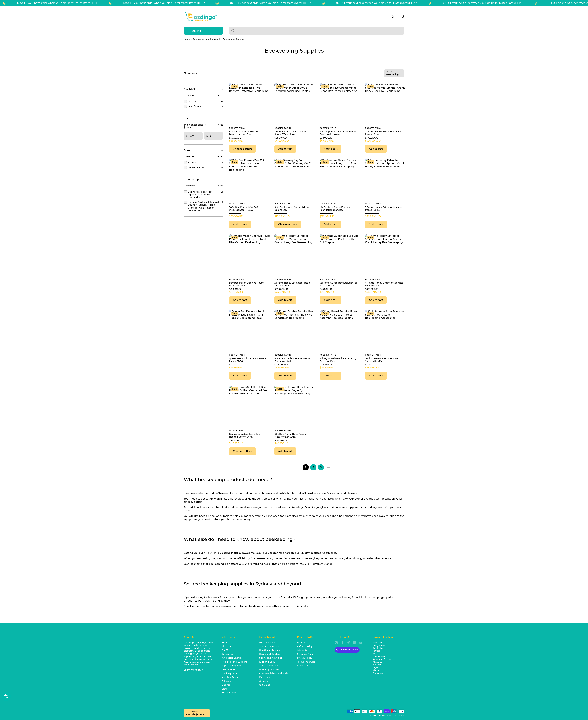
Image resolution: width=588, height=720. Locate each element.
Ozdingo (382, 716)
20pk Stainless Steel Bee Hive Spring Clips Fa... (381, 360)
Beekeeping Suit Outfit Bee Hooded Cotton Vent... (244, 435)
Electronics (265, 677)
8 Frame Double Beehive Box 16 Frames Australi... (292, 360)
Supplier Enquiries (232, 665)
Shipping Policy (306, 654)
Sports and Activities (270, 657)
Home (187, 39)
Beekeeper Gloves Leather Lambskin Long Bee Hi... (244, 133)
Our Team (227, 650)
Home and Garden (269, 654)
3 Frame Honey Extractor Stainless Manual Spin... (384, 208)
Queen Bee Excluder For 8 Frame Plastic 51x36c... (247, 360)
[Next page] (328, 467)
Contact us (227, 654)
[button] (402, 16)
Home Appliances (269, 669)
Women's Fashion (269, 646)
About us (226, 646)
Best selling (392, 74)
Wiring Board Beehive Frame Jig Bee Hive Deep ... (338, 360)
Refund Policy (304, 646)
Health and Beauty (269, 650)
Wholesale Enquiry (232, 657)
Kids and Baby (267, 661)
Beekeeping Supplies (233, 39)
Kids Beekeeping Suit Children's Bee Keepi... (292, 208)
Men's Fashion (267, 642)
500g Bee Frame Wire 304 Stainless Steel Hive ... (243, 208)
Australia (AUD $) (195, 714)
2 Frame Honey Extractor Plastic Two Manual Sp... (292, 284)
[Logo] (200, 16)
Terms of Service (306, 661)
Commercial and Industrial (206, 39)
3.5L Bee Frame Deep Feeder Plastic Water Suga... (290, 133)
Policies (301, 642)
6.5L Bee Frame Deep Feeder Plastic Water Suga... (290, 435)
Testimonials (228, 669)
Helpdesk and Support (234, 661)
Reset (220, 95)
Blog (224, 688)
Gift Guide (264, 685)
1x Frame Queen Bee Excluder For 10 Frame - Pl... (338, 284)
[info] (250, 91)
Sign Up (226, 685)
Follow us (227, 681)
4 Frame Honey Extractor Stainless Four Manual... (384, 284)
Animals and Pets (269, 665)
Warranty (302, 650)
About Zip (302, 665)
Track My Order (230, 673)
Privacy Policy (304, 657)
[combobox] (316, 31)
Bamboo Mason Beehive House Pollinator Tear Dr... (246, 284)
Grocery (263, 681)
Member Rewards (231, 677)
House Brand (229, 692)
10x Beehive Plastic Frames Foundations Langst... (335, 208)
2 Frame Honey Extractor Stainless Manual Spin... (384, 133)
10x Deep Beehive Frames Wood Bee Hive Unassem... (338, 133)
